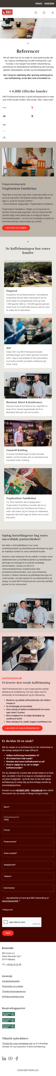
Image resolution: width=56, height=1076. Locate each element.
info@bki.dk (37, 790)
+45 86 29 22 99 (13, 964)
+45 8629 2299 (22, 790)
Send (7, 933)
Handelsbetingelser (11, 981)
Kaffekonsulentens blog (13, 996)
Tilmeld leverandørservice (14, 991)
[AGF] (28, 331)
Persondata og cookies (12, 986)
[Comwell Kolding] (28, 433)
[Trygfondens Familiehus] (28, 481)
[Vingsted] (28, 274)
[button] (35, 12)
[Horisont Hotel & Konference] (28, 385)
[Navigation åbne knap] (53, 12)
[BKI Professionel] (7, 12)
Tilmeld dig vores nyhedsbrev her (17, 1043)
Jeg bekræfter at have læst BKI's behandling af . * (25, 899)
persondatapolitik (10, 901)
